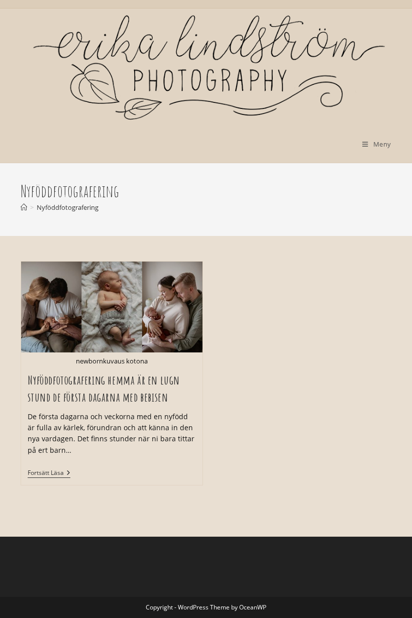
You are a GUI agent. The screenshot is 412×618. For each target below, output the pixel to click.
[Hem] (24, 207)
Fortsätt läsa (49, 473)
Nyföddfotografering (67, 207)
